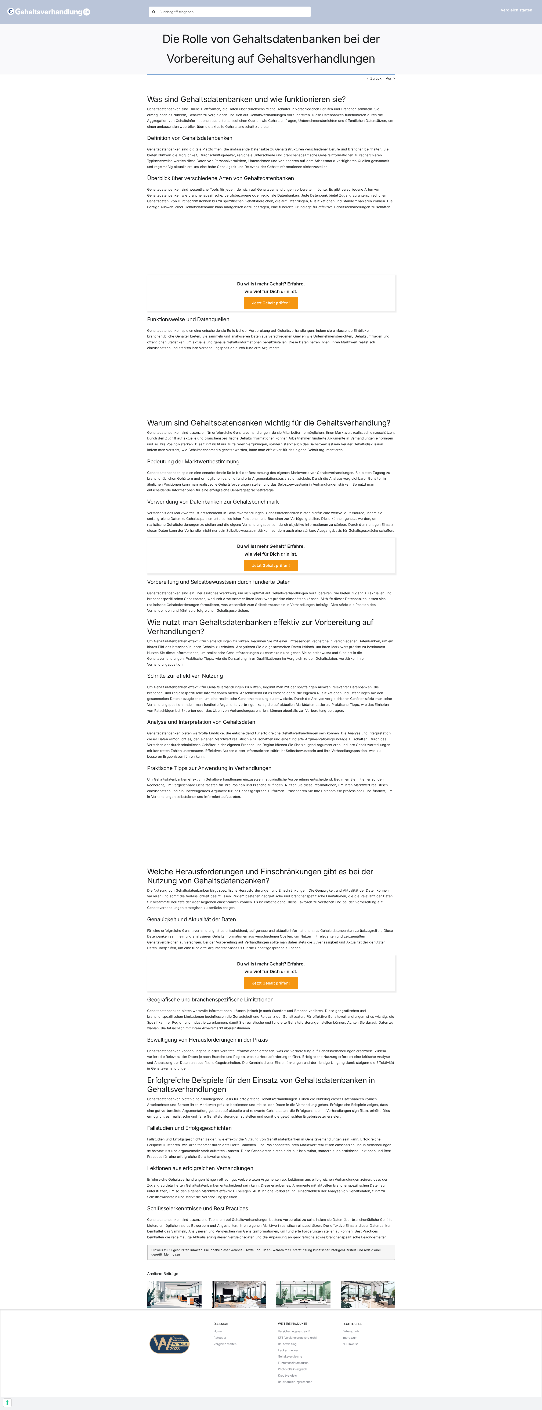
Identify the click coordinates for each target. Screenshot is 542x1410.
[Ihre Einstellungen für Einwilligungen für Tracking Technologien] (7, 1403)
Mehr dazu (172, 1254)
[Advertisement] (271, 243)
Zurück (376, 78)
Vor (388, 78)
